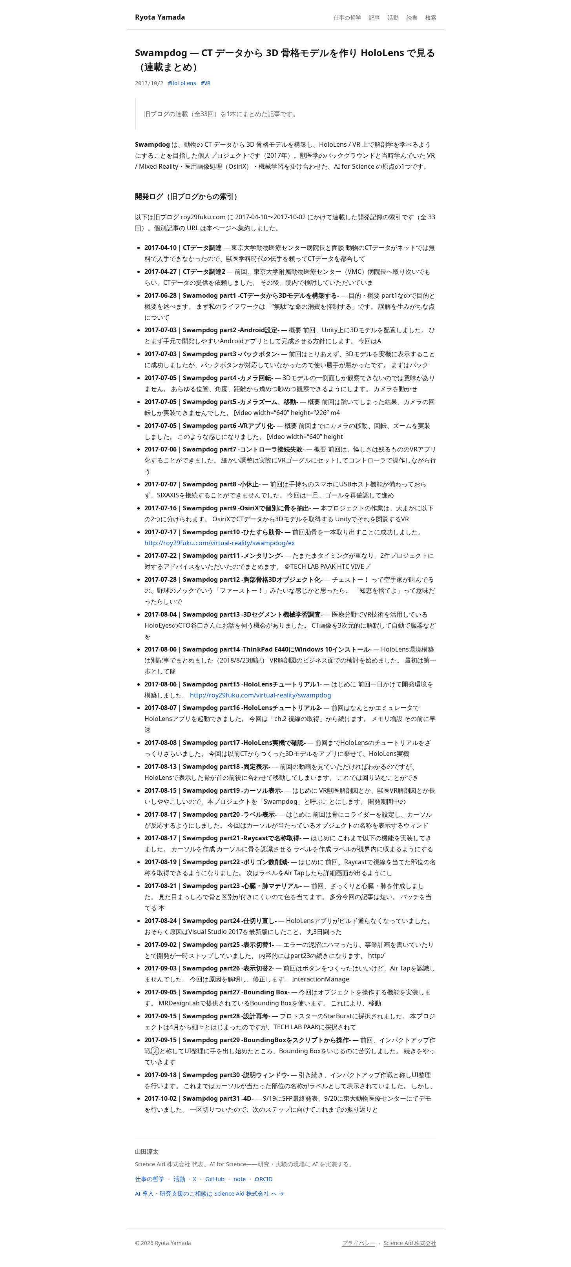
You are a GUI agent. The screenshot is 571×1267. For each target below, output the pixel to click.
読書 (412, 17)
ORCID (264, 1179)
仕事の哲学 (347, 17)
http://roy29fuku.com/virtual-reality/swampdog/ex (219, 543)
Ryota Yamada (160, 17)
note (240, 1179)
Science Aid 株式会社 (410, 1243)
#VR (205, 83)
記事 (374, 17)
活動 (393, 17)
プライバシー (358, 1243)
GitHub (214, 1179)
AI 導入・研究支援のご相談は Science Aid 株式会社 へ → (209, 1193)
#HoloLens (182, 83)
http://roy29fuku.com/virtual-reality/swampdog (260, 695)
